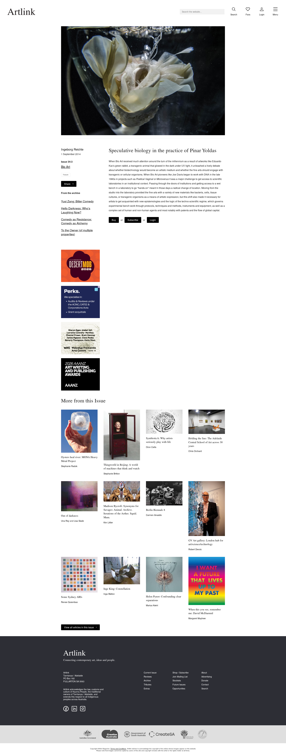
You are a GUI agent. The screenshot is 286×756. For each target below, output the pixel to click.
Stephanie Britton (112, 473)
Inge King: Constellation (117, 589)
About (204, 672)
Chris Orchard (195, 451)
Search (204, 688)
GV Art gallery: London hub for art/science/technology (205, 542)
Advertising (206, 676)
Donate (204, 680)
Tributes (147, 684)
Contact (205, 684)
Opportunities (178, 688)
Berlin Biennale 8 (155, 510)
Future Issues (178, 684)
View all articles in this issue (79, 627)
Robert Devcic (195, 549)
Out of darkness (69, 516)
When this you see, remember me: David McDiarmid (204, 611)
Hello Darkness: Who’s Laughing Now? (75, 210)
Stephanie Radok (69, 466)
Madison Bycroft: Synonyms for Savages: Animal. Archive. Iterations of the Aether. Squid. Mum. (121, 512)
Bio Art (65, 166)
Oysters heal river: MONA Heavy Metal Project (79, 459)
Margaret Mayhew (197, 618)
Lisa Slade (79, 520)
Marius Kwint (152, 605)
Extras (147, 688)
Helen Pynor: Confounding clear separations (163, 598)
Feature (65, 175)
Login (153, 220)
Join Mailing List (180, 676)
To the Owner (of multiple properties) (77, 232)
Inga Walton (109, 593)
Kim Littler (108, 522)
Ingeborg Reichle (72, 149)
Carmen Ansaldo (154, 514)
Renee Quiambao (69, 602)
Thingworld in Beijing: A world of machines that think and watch (121, 467)
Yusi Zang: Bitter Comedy (77, 201)
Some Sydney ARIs (71, 597)
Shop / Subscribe (180, 672)
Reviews (148, 676)
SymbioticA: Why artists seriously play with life (159, 440)
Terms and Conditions (118, 748)
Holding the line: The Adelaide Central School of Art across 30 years (205, 442)
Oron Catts (151, 447)
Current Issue (150, 672)
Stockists (176, 680)
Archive (147, 680)
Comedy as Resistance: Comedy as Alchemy (76, 221)
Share (67, 184)
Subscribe (133, 220)
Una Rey (65, 520)
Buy (114, 220)
